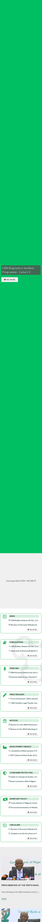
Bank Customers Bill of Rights (23, 781)
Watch (4, 899)
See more (10, 280)
